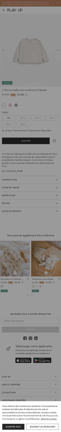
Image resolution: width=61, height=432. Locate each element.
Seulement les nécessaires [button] (42, 426)
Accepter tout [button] (13, 426)
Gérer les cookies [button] (49, 418)
